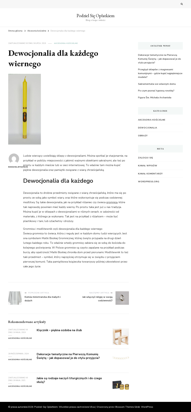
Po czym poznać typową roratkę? (156, 90)
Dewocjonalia (147, 127)
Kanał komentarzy (150, 173)
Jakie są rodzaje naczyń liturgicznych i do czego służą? (69, 380)
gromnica (111, 202)
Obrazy (143, 135)
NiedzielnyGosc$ (13, 167)
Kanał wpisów (147, 165)
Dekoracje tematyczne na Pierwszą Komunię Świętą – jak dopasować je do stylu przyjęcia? (68, 356)
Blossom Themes (124, 407)
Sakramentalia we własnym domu (157, 84)
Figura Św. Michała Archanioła (154, 97)
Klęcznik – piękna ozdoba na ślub (59, 330)
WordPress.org (148, 181)
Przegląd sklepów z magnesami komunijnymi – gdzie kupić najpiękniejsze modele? (160, 73)
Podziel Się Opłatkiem (96, 15)
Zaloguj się (145, 157)
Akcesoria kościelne (66, 43)
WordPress (147, 407)
